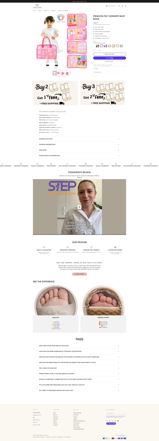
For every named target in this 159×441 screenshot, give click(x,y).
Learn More (79, 274)
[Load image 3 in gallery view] (63, 73)
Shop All (55, 415)
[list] (79, 250)
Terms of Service (76, 427)
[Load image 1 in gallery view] (55, 73)
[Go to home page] (37, 6)
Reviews (55, 421)
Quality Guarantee (77, 413)
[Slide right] (125, 1)
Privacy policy (48, 437)
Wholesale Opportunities (78, 429)
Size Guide (55, 419)
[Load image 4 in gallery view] (67, 73)
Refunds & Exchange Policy (79, 421)
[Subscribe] (125, 413)
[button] (119, 6)
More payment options (110, 61)
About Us (55, 423)
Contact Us (55, 425)
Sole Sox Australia (39, 435)
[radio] (97, 46)
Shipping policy (60, 437)
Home (54, 413)
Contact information (67, 437)
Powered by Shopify (36, 437)
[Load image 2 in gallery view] (59, 73)
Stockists (75, 419)
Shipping (99, 24)
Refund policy (43, 437)
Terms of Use (76, 425)
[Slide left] (34, 1)
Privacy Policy (76, 423)
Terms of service (54, 437)
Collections (55, 417)
